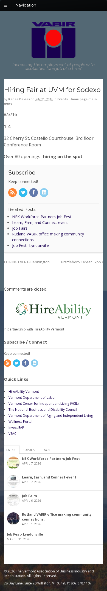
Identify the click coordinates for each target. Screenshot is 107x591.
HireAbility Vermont (24, 391)
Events (62, 99)
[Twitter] (23, 192)
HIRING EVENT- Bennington (27, 262)
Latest (11, 450)
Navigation (25, 5)
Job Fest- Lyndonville (25, 534)
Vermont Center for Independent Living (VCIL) (43, 403)
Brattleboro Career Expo (81, 262)
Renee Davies (19, 99)
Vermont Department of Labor (32, 397)
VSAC (12, 433)
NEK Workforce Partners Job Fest (51, 458)
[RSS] (13, 192)
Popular (29, 450)
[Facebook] (34, 192)
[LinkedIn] (44, 192)
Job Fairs (29, 496)
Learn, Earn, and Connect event (49, 477)
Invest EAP (16, 427)
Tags (46, 450)
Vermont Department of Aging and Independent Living (51, 415)
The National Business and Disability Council (43, 409)
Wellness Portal (20, 421)
